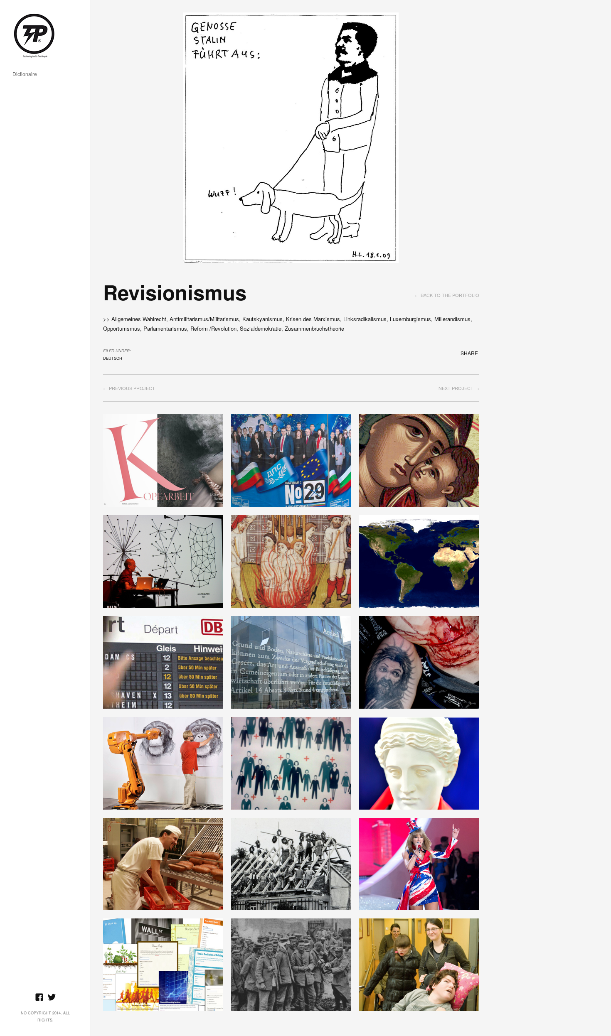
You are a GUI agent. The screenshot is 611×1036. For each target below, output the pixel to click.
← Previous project (129, 388)
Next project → (459, 388)
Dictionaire (24, 74)
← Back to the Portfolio (447, 295)
